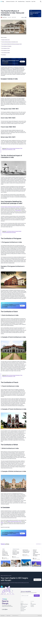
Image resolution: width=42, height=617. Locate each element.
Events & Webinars (33, 604)
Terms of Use (8, 615)
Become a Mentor (23, 607)
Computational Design (24, 606)
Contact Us (32, 606)
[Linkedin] (5, 609)
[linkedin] (25, 17)
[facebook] (22, 17)
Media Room (22, 610)
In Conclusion (4, 54)
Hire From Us (22, 608)
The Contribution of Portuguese (6, 46)
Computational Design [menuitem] (21, 1)
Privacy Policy (3, 615)
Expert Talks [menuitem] (33, 1)
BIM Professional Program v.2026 (24, 604)
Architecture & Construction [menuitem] (10, 1)
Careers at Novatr (23, 609)
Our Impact (32, 605)
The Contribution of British (6, 52)
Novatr (2, 522)
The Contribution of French (6, 50)
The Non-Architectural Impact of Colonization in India (10, 41)
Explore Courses (37, 579)
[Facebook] (3, 609)
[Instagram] (2, 609)
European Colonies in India (5, 39)
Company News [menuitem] (28, 1)
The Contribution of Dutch (6, 48)
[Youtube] (6, 609)
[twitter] (23, 17)
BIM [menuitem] (16, 1)
